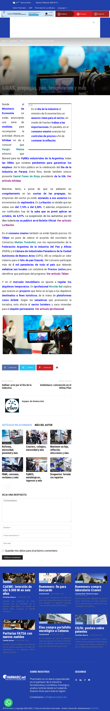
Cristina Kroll (44, 594)
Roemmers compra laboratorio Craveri (88, 588)
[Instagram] (76, 679)
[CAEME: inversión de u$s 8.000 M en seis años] (19, 578)
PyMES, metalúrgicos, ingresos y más (34, 477)
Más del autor (43, 424)
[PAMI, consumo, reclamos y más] (12, 464)
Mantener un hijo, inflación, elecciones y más (59, 449)
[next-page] (8, 486)
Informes (79, 582)
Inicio (4, 41)
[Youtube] (89, 679)
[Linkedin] (80, 679)
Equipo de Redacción (13, 94)
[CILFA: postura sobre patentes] (91, 619)
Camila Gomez (8, 640)
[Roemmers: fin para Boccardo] (55, 578)
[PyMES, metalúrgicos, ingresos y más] (36, 464)
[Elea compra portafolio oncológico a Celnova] (55, 619)
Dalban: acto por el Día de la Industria (17, 386)
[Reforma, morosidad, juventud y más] (12, 437)
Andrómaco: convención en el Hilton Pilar (55, 386)
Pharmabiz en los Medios (45, 8)
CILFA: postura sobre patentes (89, 630)
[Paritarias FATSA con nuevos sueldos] (19, 625)
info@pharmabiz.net (55, 697)
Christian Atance (9, 597)
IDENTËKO (95, 708)
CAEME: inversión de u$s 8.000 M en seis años (17, 590)
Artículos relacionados (17, 424)
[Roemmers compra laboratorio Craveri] (91, 578)
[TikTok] (85, 679)
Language (61, 8)
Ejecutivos (43, 582)
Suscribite (19, 32)
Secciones (67, 22)
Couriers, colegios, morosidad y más (36, 448)
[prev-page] (4, 486)
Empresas (7, 582)
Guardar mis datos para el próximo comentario (31, 550)
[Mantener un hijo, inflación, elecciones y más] (60, 437)
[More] (57, 367)
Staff (30, 8)
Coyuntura (13, 41)
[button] (93, 22)
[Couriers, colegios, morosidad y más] (36, 437)
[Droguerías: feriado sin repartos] (60, 464)
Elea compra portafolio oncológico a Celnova (55, 629)
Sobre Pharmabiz (19, 8)
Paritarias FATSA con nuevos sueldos (17, 635)
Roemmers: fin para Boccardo (52, 588)
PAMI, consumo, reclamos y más (10, 476)
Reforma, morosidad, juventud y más (10, 449)
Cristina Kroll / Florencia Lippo (86, 594)
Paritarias (7, 628)
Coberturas (83, 22)
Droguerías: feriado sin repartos (60, 476)
